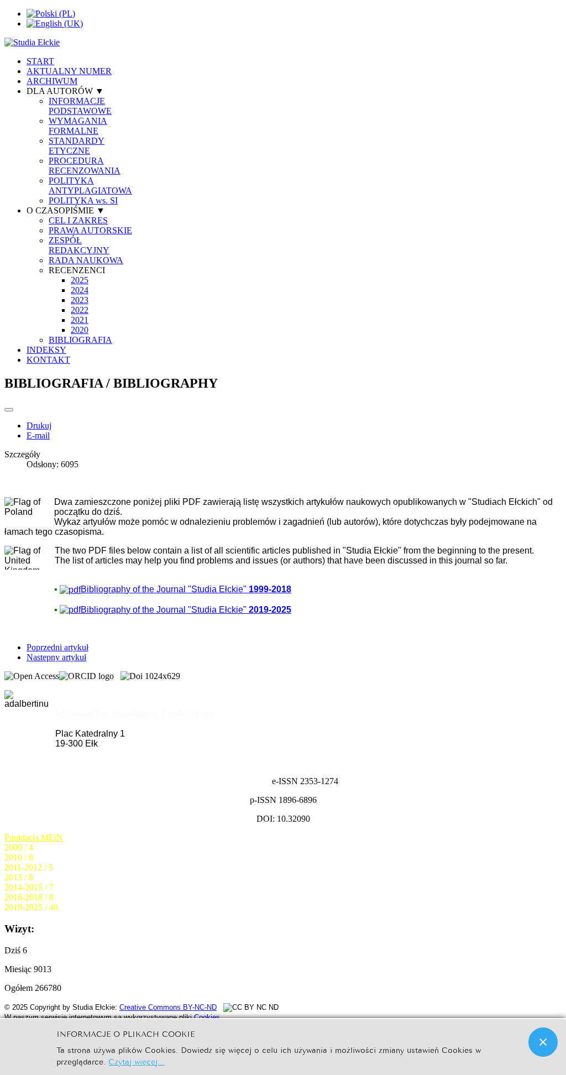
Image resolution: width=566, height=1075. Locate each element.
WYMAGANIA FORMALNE (78, 125)
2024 (79, 290)
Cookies (207, 1017)
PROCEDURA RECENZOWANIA (84, 165)
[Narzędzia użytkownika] (8, 409)
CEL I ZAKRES (78, 220)
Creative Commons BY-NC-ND (168, 1007)
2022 (79, 310)
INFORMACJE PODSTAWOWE (80, 106)
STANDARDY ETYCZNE (76, 145)
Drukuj (39, 425)
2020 (79, 330)
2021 (79, 320)
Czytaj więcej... (136, 1061)
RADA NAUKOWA (86, 260)
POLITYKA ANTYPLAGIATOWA (90, 185)
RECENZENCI (77, 270)
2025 (79, 280)
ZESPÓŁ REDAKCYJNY (79, 245)
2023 (79, 300)
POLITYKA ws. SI (83, 200)
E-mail (38, 435)
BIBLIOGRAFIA (80, 340)
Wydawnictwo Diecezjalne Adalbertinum (134, 713)
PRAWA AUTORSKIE (90, 230)
